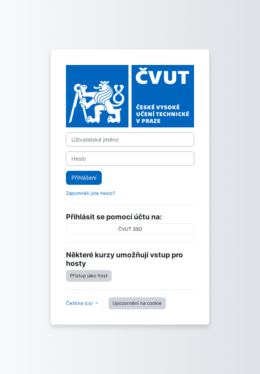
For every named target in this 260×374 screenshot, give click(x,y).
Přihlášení (83, 177)
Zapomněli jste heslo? (90, 193)
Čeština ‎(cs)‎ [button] (80, 303)
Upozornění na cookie (137, 303)
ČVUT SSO (130, 229)
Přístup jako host (88, 276)
